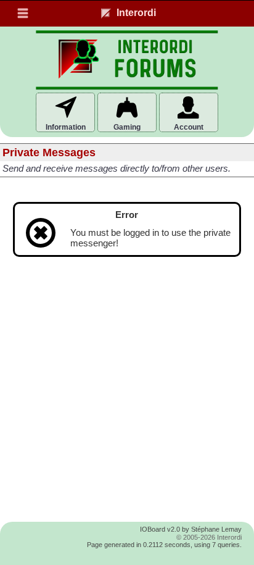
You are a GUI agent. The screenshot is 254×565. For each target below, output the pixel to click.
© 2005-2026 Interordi (209, 537)
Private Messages (49, 152)
